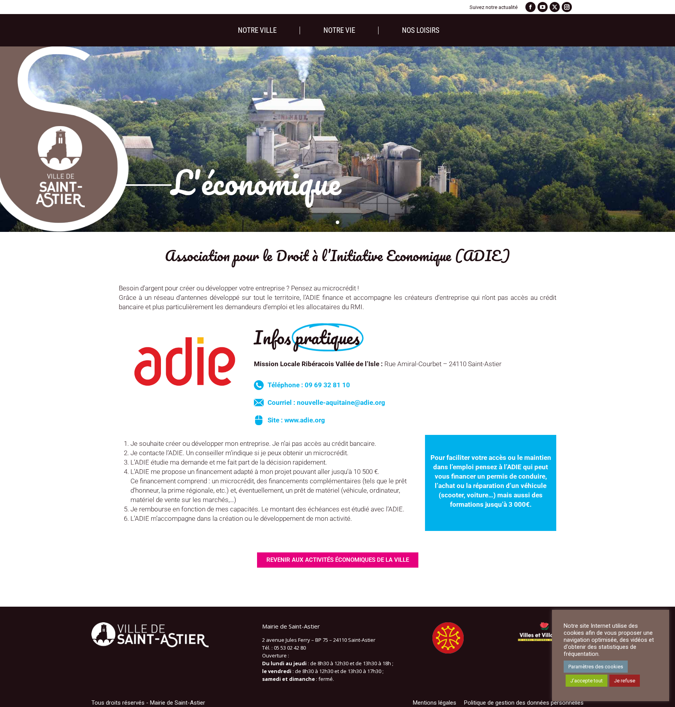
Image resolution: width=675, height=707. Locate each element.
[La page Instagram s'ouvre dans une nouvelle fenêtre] (567, 7)
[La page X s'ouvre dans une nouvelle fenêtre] (555, 7)
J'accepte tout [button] (586, 681)
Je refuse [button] (624, 681)
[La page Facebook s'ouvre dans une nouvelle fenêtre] (530, 7)
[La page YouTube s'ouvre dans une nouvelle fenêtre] (543, 7)
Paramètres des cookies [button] (595, 667)
